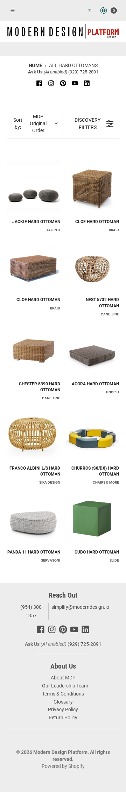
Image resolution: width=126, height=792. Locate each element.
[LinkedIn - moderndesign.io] (86, 83)
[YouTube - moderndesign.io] (74, 83)
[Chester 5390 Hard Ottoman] (33, 349)
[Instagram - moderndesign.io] (51, 83)
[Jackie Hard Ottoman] (33, 186)
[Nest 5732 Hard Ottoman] (92, 264)
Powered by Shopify (63, 766)
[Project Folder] (89, 10)
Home (35, 65)
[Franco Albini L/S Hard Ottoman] (33, 433)
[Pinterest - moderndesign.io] (63, 83)
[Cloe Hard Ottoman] (92, 186)
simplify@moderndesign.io (80, 607)
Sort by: (30, 123)
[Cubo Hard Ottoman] (92, 517)
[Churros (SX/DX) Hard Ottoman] (92, 433)
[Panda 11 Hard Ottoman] (33, 517)
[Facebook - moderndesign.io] (39, 83)
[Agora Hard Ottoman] (92, 349)
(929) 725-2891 (83, 71)
